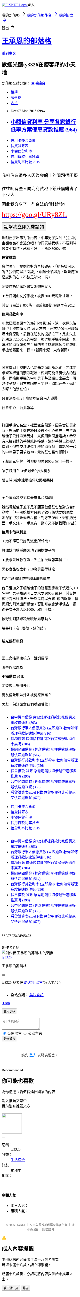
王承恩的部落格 (27, 41)
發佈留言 (9, 1039)
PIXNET (21, 1225)
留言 (39, 982)
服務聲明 (48, 1229)
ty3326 (7, 957)
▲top (6, 1003)
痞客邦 (29, 982)
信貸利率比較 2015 (25, 162)
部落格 (16, 98)
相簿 (14, 92)
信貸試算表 (19, 146)
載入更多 (9, 1011)
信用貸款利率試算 (25, 157)
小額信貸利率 (21, 151)
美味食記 (36, 995)
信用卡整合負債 (23, 140)
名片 (14, 103)
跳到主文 (9, 53)
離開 (25, 1288)
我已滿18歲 (11, 1288)
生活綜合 (38, 83)
